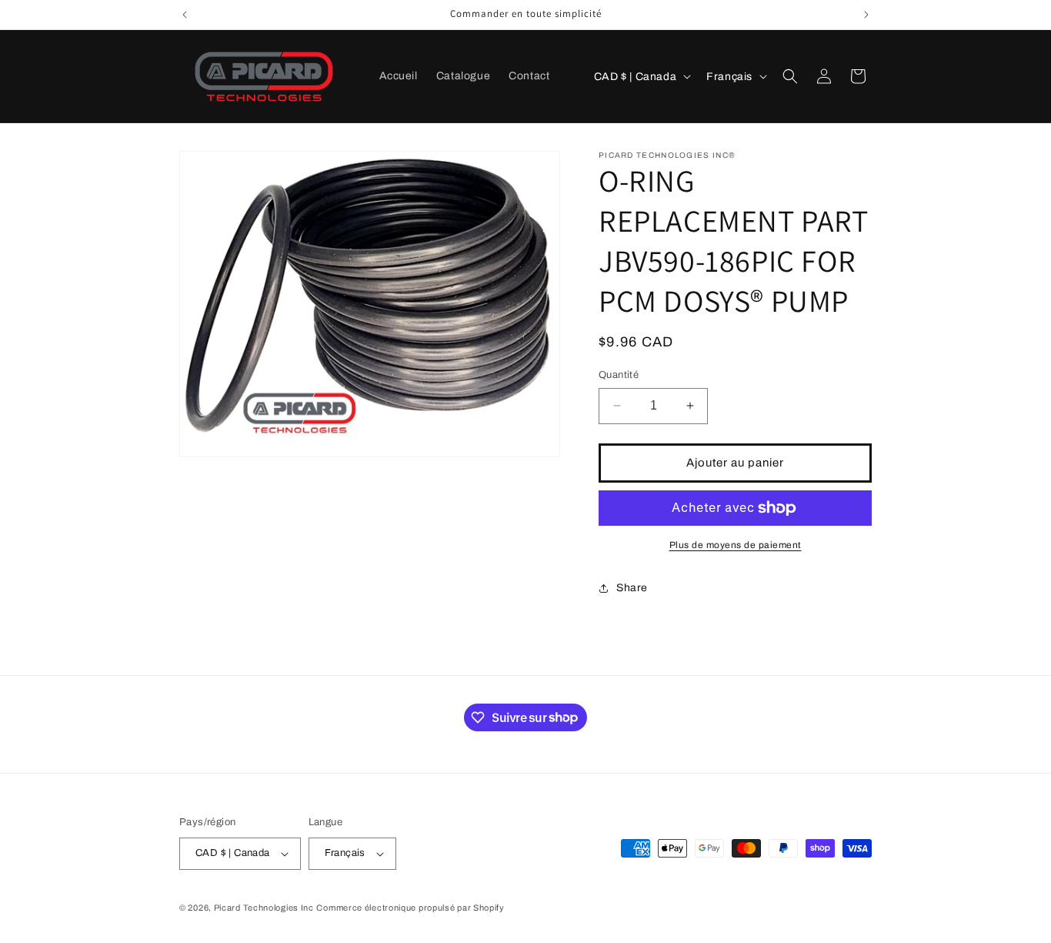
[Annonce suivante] (866, 14)
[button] (790, 76)
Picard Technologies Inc (264, 907)
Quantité (619, 375)
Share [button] (632, 588)
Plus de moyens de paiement (735, 545)
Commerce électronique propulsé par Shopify (410, 907)
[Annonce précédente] (185, 14)
